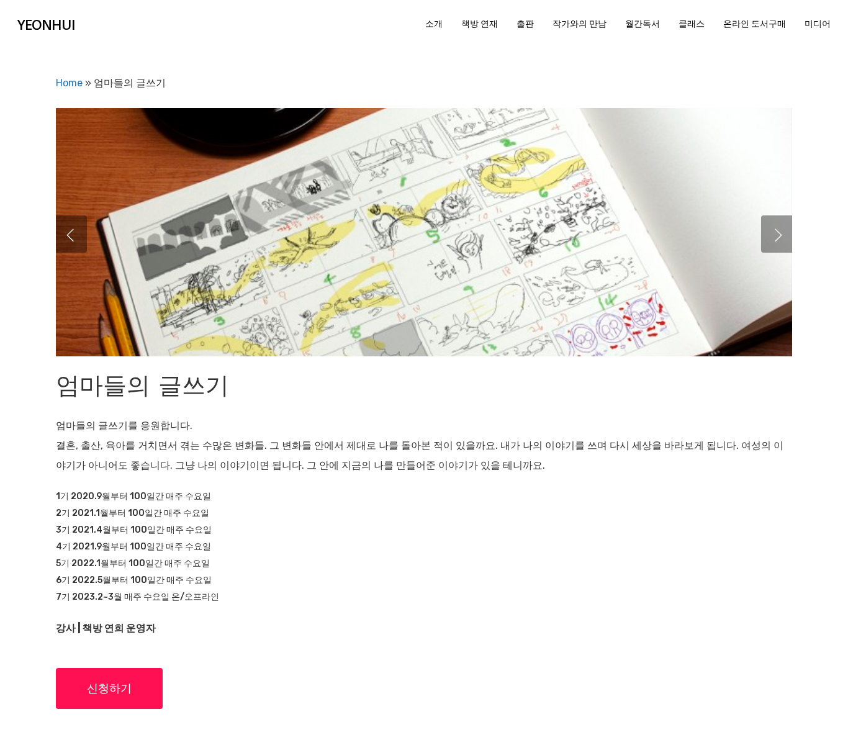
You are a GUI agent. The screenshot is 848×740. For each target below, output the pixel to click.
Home (69, 83)
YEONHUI (46, 24)
